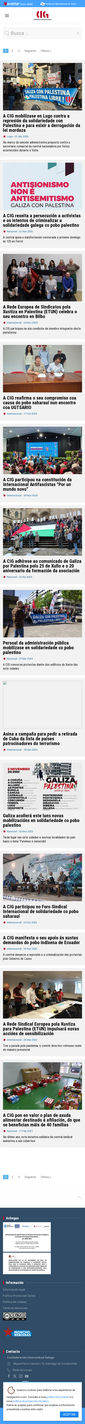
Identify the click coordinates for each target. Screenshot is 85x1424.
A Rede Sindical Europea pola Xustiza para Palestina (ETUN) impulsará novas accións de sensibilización (41, 1028)
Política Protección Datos (19, 1295)
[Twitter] (15, 1376)
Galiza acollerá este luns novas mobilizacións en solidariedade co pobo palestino (41, 820)
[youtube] (27, 1376)
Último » (46, 50)
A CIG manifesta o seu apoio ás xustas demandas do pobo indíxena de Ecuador (41, 940)
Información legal (14, 1289)
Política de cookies (15, 1301)
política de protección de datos (31, 1401)
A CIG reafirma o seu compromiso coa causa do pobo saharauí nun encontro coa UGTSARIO (39, 402)
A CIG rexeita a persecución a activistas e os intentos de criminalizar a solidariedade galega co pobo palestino (42, 220)
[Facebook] (9, 1376)
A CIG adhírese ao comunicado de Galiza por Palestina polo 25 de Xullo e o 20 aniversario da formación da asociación (42, 565)
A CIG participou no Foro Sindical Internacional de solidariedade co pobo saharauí (40, 911)
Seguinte (30, 50)
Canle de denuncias (15, 1308)
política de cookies (58, 1397)
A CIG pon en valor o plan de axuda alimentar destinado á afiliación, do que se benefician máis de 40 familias (41, 1120)
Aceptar (69, 1414)
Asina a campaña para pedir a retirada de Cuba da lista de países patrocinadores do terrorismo (40, 738)
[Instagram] (21, 1376)
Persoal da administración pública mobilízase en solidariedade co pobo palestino (38, 647)
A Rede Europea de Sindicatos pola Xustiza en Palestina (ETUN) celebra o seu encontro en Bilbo (40, 311)
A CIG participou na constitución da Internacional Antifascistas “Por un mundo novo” (37, 484)
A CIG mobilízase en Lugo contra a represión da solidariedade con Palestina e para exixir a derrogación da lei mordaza (41, 123)
